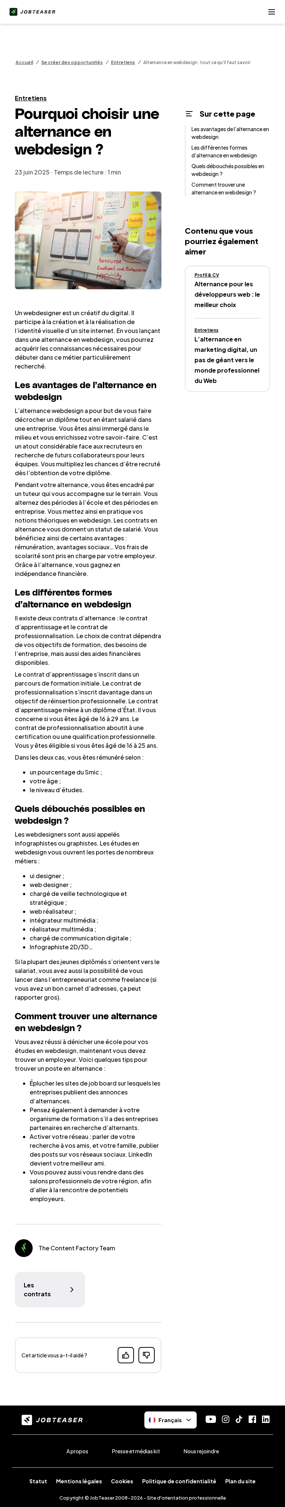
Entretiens (123, 62)
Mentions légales (79, 1481)
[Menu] (272, 12)
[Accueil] (31, 11)
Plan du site (240, 1481)
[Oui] (126, 1355)
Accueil (24, 62)
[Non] (146, 1355)
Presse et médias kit (136, 1451)
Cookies (122, 1481)
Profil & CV (206, 275)
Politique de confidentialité (179, 1481)
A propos (77, 1451)
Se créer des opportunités (72, 62)
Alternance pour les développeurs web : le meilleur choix (227, 294)
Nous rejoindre (201, 1451)
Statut (38, 1481)
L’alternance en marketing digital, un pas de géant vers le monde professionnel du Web (226, 359)
